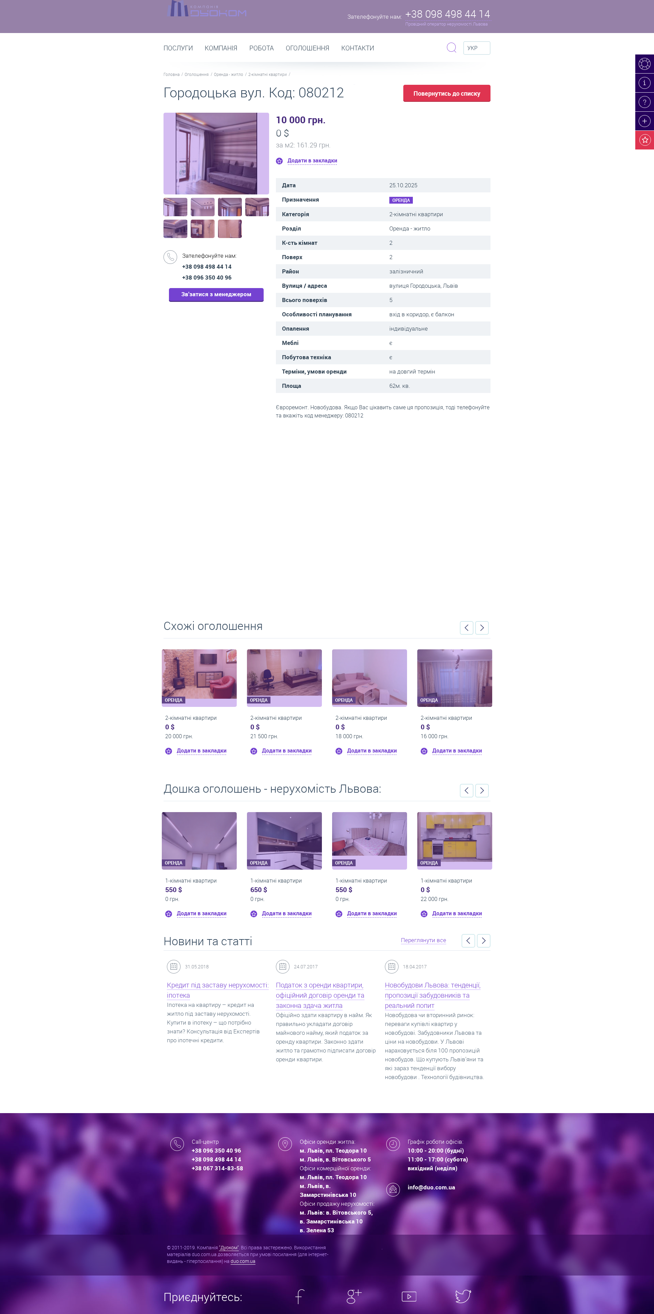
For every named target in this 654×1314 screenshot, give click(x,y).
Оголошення (307, 48)
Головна (172, 74)
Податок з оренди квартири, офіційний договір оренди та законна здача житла (211, 995)
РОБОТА (261, 48)
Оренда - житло (228, 74)
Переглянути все (423, 940)
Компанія (221, 48)
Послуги (178, 48)
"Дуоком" (229, 1247)
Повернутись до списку (447, 93)
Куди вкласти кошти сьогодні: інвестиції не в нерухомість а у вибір (432, 995)
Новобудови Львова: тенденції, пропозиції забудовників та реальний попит (324, 995)
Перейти (327, 517)
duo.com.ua (243, 1261)
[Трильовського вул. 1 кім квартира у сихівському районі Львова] (212, 834)
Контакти (357, 48)
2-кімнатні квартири (267, 74)
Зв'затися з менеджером (216, 294)
